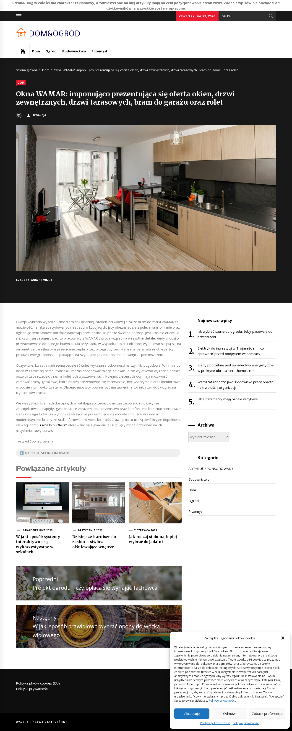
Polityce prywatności (222, 701)
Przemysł (99, 51)
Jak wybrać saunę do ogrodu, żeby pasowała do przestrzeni (235, 334)
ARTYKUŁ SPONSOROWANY (210, 468)
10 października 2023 (37, 530)
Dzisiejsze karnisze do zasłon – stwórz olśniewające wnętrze (94, 541)
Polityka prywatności (246, 723)
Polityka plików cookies (215, 723)
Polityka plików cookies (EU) (38, 683)
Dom (36, 51)
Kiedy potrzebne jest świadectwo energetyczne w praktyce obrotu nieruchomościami (236, 368)
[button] (283, 638)
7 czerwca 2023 (145, 530)
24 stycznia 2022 (90, 530)
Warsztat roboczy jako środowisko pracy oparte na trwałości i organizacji (236, 385)
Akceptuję (192, 713)
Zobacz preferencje (267, 713)
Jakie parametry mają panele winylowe (228, 399)
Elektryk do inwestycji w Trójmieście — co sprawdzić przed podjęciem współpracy (231, 351)
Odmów (229, 713)
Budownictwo (74, 51)
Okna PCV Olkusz (53, 425)
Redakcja (39, 115)
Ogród (51, 51)
